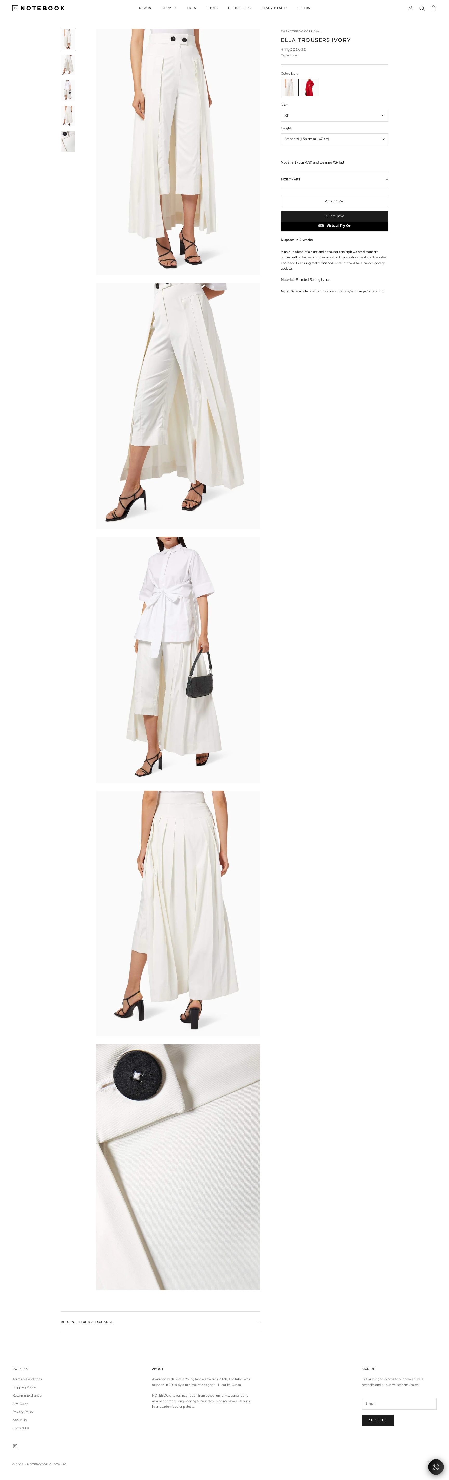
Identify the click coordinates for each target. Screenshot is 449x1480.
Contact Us (20, 1428)
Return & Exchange (27, 1395)
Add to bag (334, 201)
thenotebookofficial (301, 31)
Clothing (58, 1464)
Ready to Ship (274, 8)
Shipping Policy (24, 1387)
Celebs (303, 8)
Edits (191, 8)
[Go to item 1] (68, 39)
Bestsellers (239, 8)
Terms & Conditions (27, 1379)
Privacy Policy (23, 1412)
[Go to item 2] (68, 65)
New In (145, 8)
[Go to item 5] (68, 141)
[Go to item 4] (68, 116)
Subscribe (377, 1420)
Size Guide (20, 1403)
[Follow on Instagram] (15, 1446)
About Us (19, 1420)
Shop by (169, 8)
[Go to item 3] (68, 90)
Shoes (212, 8)
